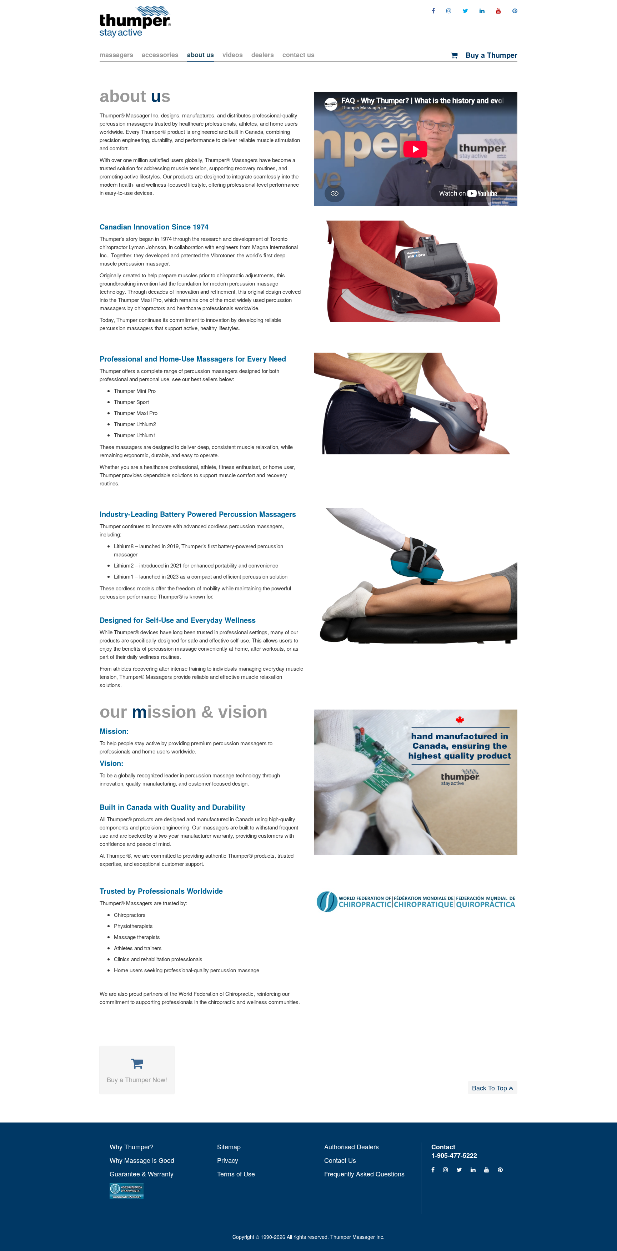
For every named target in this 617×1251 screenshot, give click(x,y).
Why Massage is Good (142, 1160)
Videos (232, 54)
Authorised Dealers (351, 1146)
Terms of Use (236, 1173)
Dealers (262, 54)
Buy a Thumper (490, 55)
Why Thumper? (132, 1146)
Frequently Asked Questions (364, 1173)
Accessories (160, 54)
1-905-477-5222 (454, 1155)
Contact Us (298, 54)
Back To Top (490, 1087)
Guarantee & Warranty (142, 1173)
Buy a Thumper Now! (137, 1079)
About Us (200, 54)
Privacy (227, 1160)
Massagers (116, 54)
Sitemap (229, 1146)
